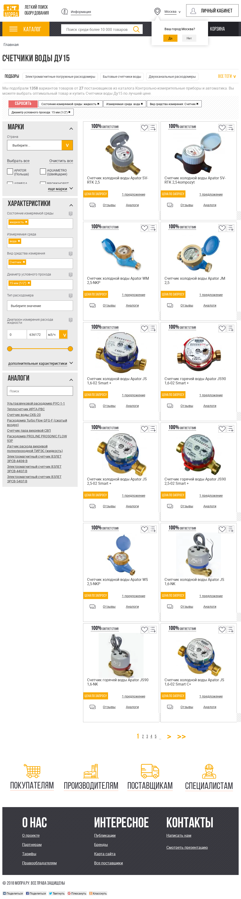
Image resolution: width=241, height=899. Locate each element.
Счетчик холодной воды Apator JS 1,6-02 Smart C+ (194, 682)
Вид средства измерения (26, 253)
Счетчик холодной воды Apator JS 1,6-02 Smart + (117, 381)
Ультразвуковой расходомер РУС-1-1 (36, 403)
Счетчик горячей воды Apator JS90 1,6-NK (118, 682)
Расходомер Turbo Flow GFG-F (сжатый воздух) (37, 422)
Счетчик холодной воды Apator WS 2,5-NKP (117, 581)
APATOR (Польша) (21, 172)
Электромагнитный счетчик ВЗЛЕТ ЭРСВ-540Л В (34, 478)
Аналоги (132, 205)
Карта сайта (105, 853)
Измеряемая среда (21, 234)
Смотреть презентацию (187, 847)
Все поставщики (108, 863)
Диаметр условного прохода (29, 274)
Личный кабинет (217, 11)
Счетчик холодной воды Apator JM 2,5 (195, 280)
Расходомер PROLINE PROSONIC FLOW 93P (37, 438)
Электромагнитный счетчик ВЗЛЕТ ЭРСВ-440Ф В (34, 458)
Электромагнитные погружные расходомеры (60, 76)
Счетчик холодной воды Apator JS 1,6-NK (194, 581)
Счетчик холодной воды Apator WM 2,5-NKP (118, 280)
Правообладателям (39, 863)
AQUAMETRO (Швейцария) (57, 172)
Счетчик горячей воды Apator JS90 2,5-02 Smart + (195, 481)
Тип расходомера (20, 295)
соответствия (105, 127)
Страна (12, 136)
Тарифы (29, 853)
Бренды (101, 844)
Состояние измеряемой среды (30, 213)
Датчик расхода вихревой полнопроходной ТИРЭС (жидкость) (35, 448)
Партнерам (32, 844)
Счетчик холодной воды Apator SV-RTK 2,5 (117, 180)
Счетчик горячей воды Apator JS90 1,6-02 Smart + (195, 381)
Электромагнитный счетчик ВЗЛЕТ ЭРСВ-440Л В (34, 468)
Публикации (105, 835)
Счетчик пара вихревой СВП (29, 430)
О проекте (31, 835)
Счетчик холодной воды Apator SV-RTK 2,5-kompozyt (195, 180)
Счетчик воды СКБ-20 (24, 414)
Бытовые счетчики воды (122, 76)
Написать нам (178, 835)
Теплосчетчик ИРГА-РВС (26, 409)
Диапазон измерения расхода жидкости (30, 321)
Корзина (217, 29)
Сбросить (23, 103)
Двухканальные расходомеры (172, 76)
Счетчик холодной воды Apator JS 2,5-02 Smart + (117, 481)
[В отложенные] (144, 130)
